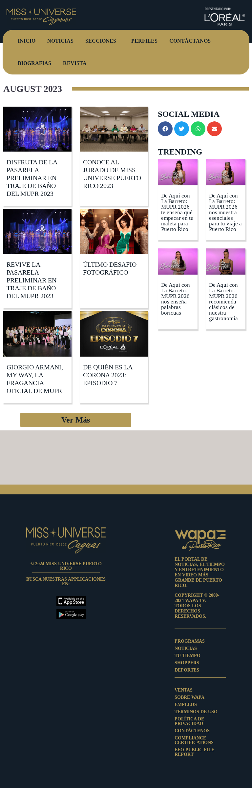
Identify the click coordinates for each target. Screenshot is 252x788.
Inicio (26, 41)
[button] (75, 420)
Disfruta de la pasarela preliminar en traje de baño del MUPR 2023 (32, 177)
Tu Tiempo (187, 655)
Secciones (100, 41)
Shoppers (187, 663)
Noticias (60, 41)
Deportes (187, 670)
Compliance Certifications (194, 740)
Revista (75, 63)
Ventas (184, 690)
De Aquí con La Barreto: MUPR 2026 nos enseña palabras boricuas (175, 299)
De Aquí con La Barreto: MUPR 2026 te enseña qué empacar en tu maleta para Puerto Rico (177, 212)
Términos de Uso (196, 712)
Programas (190, 641)
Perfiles (144, 41)
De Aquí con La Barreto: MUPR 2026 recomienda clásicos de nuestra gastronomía (223, 301)
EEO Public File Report (194, 752)
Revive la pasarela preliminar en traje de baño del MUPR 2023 (31, 280)
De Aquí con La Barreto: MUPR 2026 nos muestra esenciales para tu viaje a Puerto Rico (225, 212)
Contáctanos (190, 41)
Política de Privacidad (189, 721)
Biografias (34, 63)
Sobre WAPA (189, 697)
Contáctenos (192, 731)
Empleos (186, 704)
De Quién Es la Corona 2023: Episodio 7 (107, 374)
